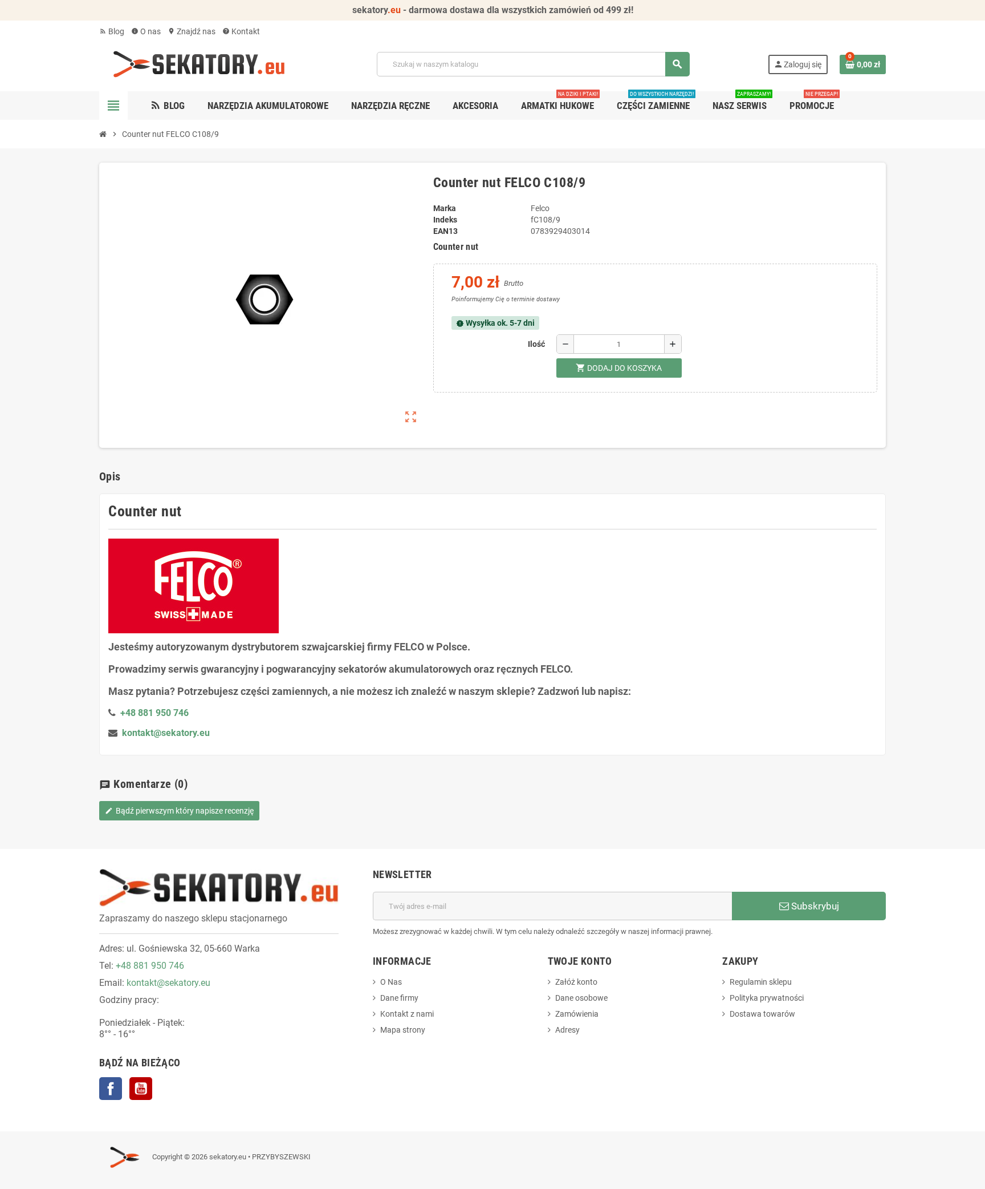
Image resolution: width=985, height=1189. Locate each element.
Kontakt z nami (407, 1013)
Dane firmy (399, 997)
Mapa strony (402, 1029)
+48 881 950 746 (150, 965)
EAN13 (445, 231)
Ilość (536, 344)
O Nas (391, 981)
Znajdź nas (191, 31)
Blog (111, 31)
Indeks (445, 219)
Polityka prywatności (767, 997)
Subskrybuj (814, 906)
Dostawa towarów (762, 1013)
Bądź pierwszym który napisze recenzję (179, 810)
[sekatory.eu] (199, 63)
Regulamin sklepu (761, 981)
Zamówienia (577, 1013)
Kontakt (241, 31)
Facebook (110, 1088)
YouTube (140, 1088)
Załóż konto (576, 981)
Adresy (567, 1029)
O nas (146, 31)
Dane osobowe (581, 997)
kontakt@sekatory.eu (166, 732)
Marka (444, 208)
